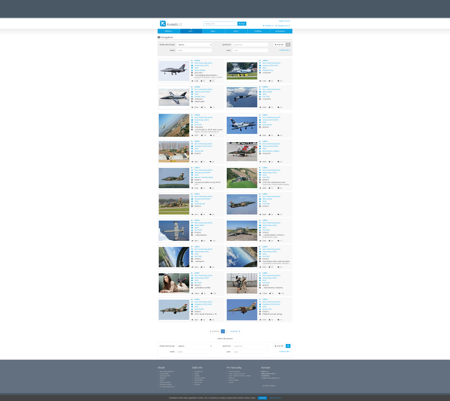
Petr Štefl (266, 96)
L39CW (197, 60)
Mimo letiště (267, 92)
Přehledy (257, 31)
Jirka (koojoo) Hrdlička (270, 151)
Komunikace (280, 31)
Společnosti (198, 371)
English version (284, 21)
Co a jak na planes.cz (167, 387)
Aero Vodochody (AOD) (203, 63)
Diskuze (232, 378)
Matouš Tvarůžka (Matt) (204, 177)
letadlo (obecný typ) (167, 44)
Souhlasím (262, 398)
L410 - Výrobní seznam (237, 374)
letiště (172, 50)
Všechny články (165, 382)
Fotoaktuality (164, 374)
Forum (231, 382)
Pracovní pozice (234, 371)
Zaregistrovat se (283, 25)
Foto (190, 31)
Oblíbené (168, 31)
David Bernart (200, 204)
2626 (196, 68)
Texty (235, 31)
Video (213, 31)
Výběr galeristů (165, 376)
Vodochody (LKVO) (202, 65)
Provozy (197, 384)
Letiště (196, 374)
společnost (226, 44)
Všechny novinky (166, 384)
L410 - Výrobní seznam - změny (240, 376)
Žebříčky (163, 378)
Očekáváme (198, 380)
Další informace (275, 398)
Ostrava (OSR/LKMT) (270, 65)
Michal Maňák (200, 70)
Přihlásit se (269, 25)
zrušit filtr (280, 44)
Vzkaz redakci (234, 380)
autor (229, 50)
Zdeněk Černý (267, 70)
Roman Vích (199, 151)
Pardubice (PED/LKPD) (203, 146)
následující (234, 331)
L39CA (264, 115)
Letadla (197, 376)
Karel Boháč (267, 125)
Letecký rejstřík (199, 378)
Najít (243, 23)
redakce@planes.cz (273, 378)
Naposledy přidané (166, 371)
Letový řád (198, 382)
